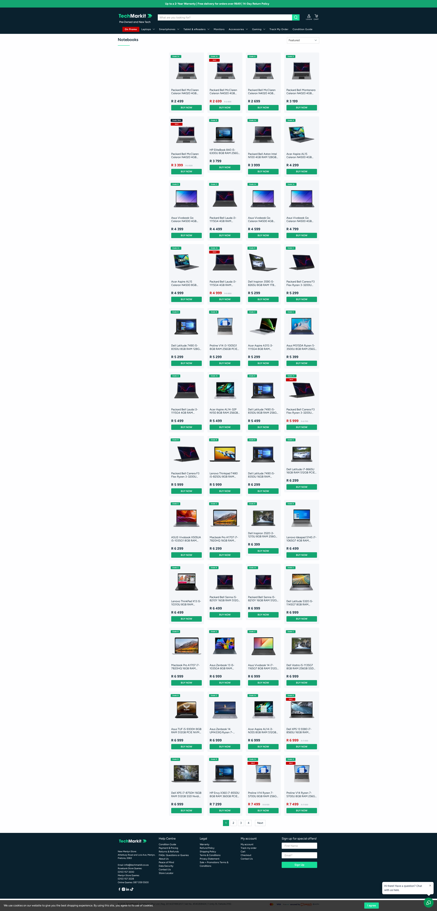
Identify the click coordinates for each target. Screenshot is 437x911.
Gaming (257, 29)
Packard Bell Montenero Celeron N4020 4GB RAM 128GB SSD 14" (300, 91)
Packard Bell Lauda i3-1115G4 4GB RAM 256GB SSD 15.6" (223, 219)
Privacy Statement (209, 858)
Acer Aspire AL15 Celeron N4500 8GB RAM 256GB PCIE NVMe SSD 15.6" (186, 283)
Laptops (146, 29)
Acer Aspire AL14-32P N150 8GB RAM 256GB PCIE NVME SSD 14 (224, 411)
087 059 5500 (141, 882)
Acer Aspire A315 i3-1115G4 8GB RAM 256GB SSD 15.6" (260, 347)
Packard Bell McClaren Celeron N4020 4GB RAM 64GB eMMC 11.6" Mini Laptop (185, 91)
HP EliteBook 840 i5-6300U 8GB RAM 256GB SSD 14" (225, 151)
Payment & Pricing (168, 848)
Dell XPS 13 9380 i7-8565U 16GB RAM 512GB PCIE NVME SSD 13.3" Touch (300, 730)
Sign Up (299, 864)
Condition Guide (303, 29)
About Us (164, 858)
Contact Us (165, 869)
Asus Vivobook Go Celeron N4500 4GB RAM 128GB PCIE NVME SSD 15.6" (186, 219)
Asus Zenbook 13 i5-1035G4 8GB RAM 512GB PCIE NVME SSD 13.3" (224, 667)
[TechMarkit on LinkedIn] (127, 890)
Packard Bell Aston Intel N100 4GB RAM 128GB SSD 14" (262, 155)
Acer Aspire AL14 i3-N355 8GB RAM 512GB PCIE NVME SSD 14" (262, 730)
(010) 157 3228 (126, 878)
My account (247, 844)
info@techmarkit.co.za (136, 864)
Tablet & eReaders (195, 29)
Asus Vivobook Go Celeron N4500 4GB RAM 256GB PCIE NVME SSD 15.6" (301, 219)
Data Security (166, 866)
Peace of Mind (166, 862)
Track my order (249, 848)
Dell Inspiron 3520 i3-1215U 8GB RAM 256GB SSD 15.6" (262, 535)
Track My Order (279, 29)
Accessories (236, 29)
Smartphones (167, 29)
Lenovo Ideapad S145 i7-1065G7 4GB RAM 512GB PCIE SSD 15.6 (301, 539)
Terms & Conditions (210, 855)
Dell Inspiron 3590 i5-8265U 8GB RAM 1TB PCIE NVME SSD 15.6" (261, 283)
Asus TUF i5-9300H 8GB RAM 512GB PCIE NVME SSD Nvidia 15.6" (186, 730)
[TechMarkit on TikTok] (131, 890)
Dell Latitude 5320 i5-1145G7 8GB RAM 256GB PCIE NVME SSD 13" (301, 603)
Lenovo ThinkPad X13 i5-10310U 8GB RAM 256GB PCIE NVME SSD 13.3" (186, 603)
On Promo (131, 29)
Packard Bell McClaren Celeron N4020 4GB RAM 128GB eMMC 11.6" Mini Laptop (224, 91)
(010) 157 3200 (126, 871)
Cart (243, 851)
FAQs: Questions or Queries (174, 855)
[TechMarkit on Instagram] (123, 890)
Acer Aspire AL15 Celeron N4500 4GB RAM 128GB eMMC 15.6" (301, 155)
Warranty (204, 844)
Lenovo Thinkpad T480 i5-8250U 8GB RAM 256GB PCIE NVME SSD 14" (224, 475)
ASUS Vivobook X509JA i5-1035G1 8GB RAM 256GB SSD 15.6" (186, 539)
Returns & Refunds (169, 851)
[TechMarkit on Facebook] (119, 890)
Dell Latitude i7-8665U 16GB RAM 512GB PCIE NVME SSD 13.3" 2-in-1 (300, 471)
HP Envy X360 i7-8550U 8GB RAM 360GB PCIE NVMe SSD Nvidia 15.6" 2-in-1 (224, 794)
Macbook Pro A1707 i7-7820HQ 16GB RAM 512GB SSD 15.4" (224, 539)
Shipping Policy (208, 851)
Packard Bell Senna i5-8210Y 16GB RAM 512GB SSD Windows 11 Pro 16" (225, 598)
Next (260, 823)
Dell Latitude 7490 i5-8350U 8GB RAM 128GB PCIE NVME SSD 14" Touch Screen (186, 347)
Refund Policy (207, 848)
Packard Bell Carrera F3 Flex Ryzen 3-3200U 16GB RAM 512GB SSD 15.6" (300, 283)
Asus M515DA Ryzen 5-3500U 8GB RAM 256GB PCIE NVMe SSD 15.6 (301, 347)
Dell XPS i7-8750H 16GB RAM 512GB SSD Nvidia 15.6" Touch (186, 794)
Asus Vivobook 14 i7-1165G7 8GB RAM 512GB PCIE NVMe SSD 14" (263, 667)
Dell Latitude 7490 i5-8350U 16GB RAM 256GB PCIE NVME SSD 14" (262, 475)
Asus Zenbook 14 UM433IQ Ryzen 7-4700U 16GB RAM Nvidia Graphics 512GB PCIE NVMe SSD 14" (223, 730)
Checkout (246, 855)
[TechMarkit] (135, 17)
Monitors (219, 29)
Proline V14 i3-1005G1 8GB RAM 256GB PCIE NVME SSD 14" (223, 347)
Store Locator (166, 873)
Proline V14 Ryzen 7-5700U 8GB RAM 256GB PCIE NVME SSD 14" (263, 794)
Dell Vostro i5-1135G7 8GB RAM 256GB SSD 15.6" (300, 667)
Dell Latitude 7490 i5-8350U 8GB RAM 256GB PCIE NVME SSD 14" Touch (263, 411)
